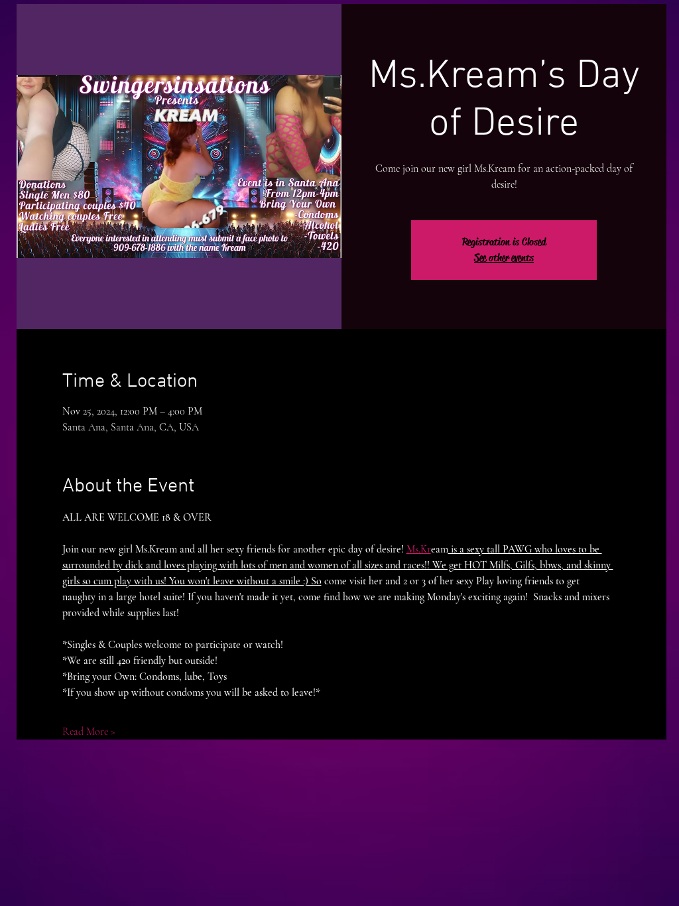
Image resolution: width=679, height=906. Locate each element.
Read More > (88, 731)
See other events (504, 258)
